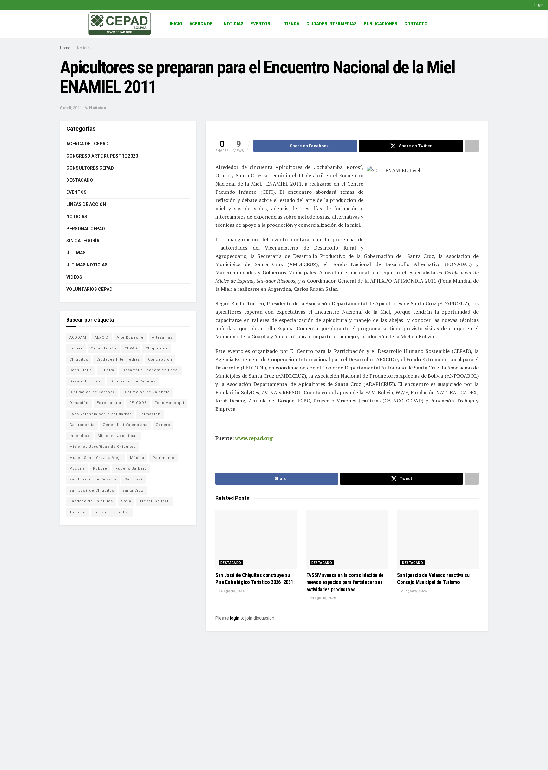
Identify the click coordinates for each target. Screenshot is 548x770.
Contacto (415, 24)
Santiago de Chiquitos (91, 501)
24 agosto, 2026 (322, 598)
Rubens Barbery (131, 469)
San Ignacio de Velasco (92, 479)
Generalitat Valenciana (125, 425)
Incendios (79, 436)
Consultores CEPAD (90, 168)
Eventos (260, 24)
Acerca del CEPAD (87, 143)
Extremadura (109, 403)
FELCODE (138, 403)
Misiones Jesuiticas (118, 436)
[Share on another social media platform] (472, 146)
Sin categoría (82, 240)
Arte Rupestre (130, 338)
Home (65, 48)
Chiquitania (157, 348)
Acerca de (200, 24)
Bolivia (75, 348)
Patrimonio (163, 458)
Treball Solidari (155, 501)
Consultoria (80, 370)
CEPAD (131, 348)
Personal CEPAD (85, 228)
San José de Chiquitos (91, 490)
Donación (78, 403)
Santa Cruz (132, 490)
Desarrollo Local (85, 381)
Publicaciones (380, 24)
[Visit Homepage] (120, 24)
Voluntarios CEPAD (89, 289)
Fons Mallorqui (169, 403)
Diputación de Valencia (146, 392)
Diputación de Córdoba (92, 392)
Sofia (126, 501)
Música (137, 458)
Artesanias (162, 338)
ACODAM (77, 338)
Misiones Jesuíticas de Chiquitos (102, 447)
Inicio (176, 24)
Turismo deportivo (112, 512)
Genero (163, 425)
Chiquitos (78, 359)
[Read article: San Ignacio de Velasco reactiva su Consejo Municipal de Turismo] (438, 539)
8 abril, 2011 (71, 107)
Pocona (77, 469)
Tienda (291, 24)
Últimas (76, 252)
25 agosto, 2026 (231, 591)
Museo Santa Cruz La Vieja (95, 458)
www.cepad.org (254, 437)
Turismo (77, 512)
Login (538, 5)
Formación (149, 414)
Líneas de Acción (86, 204)
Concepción (160, 359)
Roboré (100, 469)
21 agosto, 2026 (413, 591)
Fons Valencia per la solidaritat (100, 414)
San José (134, 479)
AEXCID (101, 338)
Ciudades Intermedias (331, 24)
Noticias (234, 24)
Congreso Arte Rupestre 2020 (102, 156)
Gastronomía (82, 425)
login (234, 618)
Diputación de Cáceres (133, 381)
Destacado (230, 562)
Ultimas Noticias (87, 264)
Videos (74, 277)
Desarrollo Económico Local (150, 370)
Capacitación (103, 348)
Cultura (107, 370)
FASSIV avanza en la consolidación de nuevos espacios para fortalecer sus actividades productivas (345, 582)
